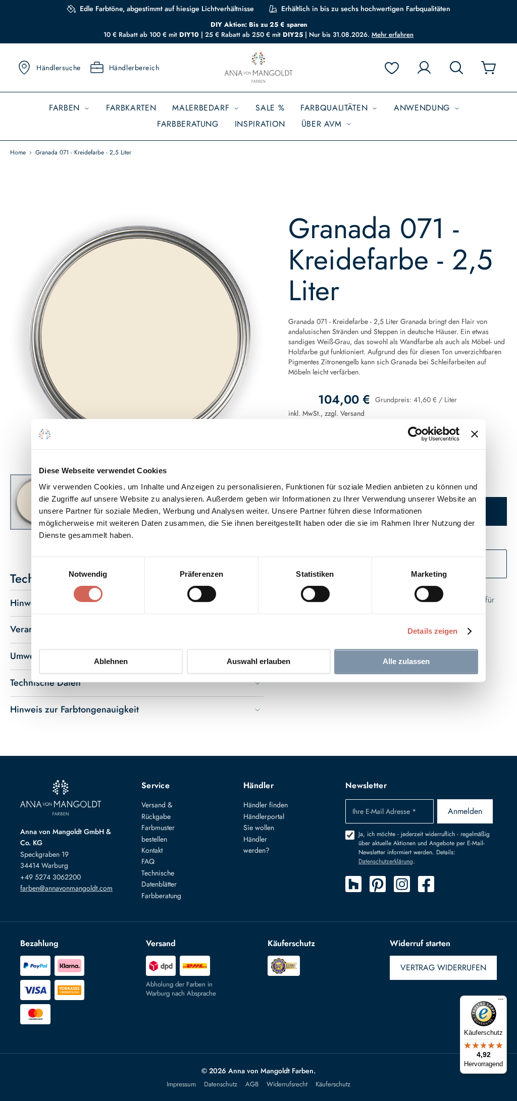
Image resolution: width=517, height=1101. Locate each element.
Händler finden (265, 805)
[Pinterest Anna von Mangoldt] (378, 884)
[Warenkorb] (489, 68)
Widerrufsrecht (287, 1084)
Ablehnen (111, 661)
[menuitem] (69, 108)
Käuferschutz (333, 1084)
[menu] (258, 116)
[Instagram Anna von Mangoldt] (402, 884)
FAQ (147, 861)
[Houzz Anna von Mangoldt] (353, 884)
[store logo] (258, 67)
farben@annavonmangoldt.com (66, 888)
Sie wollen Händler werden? (258, 838)
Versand (352, 413)
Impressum (181, 1084)
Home (18, 152)
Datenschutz (220, 1084)
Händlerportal (263, 816)
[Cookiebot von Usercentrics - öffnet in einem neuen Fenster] (415, 434)
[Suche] (456, 68)
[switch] (201, 595)
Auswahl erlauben (258, 661)
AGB (251, 1084)
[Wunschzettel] (392, 68)
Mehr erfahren (392, 34)
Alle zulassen (406, 661)
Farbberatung (161, 896)
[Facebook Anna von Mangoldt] (426, 884)
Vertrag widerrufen (443, 967)
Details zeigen (432, 631)
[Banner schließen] (474, 433)
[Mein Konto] (424, 68)
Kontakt (152, 850)
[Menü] (501, 1002)
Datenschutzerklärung (385, 861)
